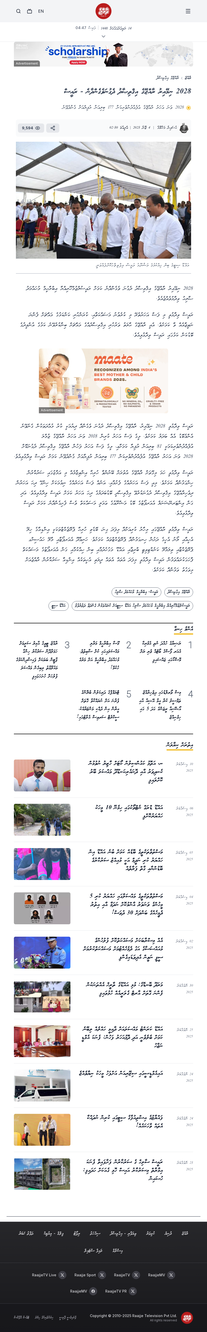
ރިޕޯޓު (77, 1233)
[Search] (18, 11)
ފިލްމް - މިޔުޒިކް (54, 1233)
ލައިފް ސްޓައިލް (93, 1250)
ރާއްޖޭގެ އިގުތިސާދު (179, 592)
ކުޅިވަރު (150, 1233)
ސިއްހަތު (95, 1233)
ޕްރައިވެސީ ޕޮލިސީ (67, 1317)
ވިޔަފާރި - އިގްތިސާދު (123, 1233)
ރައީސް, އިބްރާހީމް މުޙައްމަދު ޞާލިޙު (136, 592)
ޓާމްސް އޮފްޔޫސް (21, 1317)
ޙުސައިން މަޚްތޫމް (167, 128)
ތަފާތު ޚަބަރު (26, 1233)
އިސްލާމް (118, 1250)
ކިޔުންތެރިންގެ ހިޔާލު (44, 1317)
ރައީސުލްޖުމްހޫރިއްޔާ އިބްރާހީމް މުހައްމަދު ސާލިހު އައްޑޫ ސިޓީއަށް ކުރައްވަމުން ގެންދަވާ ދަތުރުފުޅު (132, 605)
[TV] (29, 11)
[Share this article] (52, 128)
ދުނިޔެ (168, 1233)
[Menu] (188, 11)
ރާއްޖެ (188, 78)
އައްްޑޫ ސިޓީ (58, 605)
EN (41, 11)
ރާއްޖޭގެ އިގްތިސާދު (168, 78)
